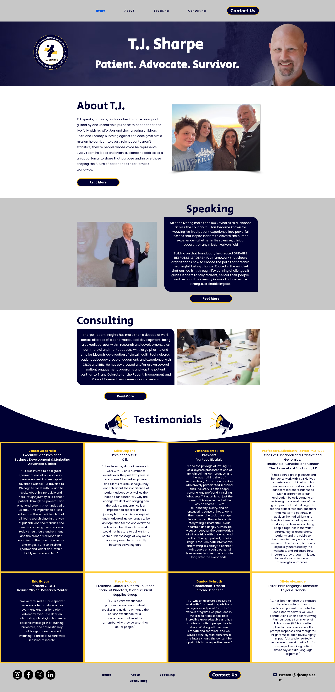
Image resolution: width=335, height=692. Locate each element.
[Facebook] (28, 675)
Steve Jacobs (125, 581)
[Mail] (275, 674)
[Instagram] (17, 675)
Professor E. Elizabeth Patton (285, 451)
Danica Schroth (209, 581)
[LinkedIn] (50, 675)
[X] (39, 675)
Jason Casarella (42, 451)
